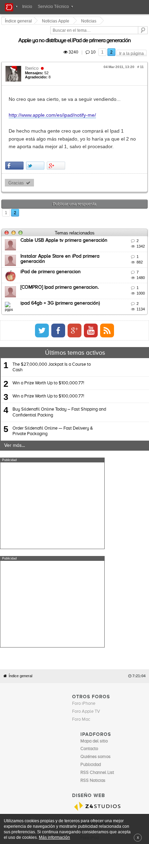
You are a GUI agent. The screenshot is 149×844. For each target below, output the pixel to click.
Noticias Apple (56, 21)
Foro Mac (81, 605)
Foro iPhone (83, 589)
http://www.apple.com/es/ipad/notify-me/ (53, 107)
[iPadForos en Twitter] (97, 315)
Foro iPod (89, 724)
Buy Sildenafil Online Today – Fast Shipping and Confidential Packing (59, 397)
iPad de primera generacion (51, 255)
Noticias (89, 21)
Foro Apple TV (86, 597)
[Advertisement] (52, 490)
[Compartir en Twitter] (36, 150)
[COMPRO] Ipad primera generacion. (60, 271)
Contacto (81, 738)
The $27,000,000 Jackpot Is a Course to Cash (51, 351)
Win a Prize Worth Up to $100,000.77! (48, 367)
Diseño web (122, 738)
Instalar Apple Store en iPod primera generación (73, 240)
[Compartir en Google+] (57, 150)
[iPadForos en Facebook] (113, 315)
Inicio (27, 6)
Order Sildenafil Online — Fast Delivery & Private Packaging (52, 415)
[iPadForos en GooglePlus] (129, 315)
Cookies (63, 738)
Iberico (33, 60)
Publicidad (100, 738)
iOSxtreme (90, 716)
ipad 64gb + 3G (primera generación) (61, 287)
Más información (54, 837)
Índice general (20, 562)
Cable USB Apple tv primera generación (64, 224)
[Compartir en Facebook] (15, 150)
